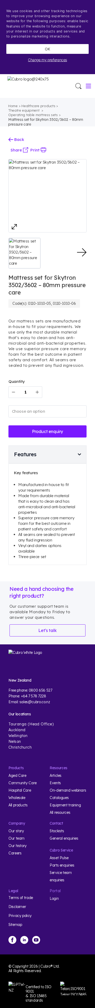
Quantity (16, 381)
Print (35, 150)
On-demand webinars (68, 790)
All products (18, 805)
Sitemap (15, 924)
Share (17, 150)
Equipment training (65, 805)
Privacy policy (20, 915)
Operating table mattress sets (33, 115)
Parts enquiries (62, 865)
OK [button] (47, 49)
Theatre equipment (24, 110)
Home (13, 106)
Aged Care (17, 775)
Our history (17, 845)
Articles (55, 775)
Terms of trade (20, 897)
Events (55, 783)
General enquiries (64, 838)
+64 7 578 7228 (33, 696)
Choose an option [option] (28, 411)
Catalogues (59, 797)
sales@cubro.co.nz (35, 702)
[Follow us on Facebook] (12, 940)
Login (54, 898)
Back (18, 139)
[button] (24, 253)
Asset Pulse (59, 857)
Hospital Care (19, 790)
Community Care (22, 783)
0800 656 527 (40, 690)
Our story (16, 831)
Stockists (57, 831)
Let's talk (47, 630)
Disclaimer (17, 906)
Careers (14, 853)
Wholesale (16, 797)
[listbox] (47, 411)
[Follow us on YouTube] (36, 940)
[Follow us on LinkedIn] (24, 940)
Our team (16, 838)
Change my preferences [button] (47, 60)
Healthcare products (38, 106)
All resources (60, 812)
